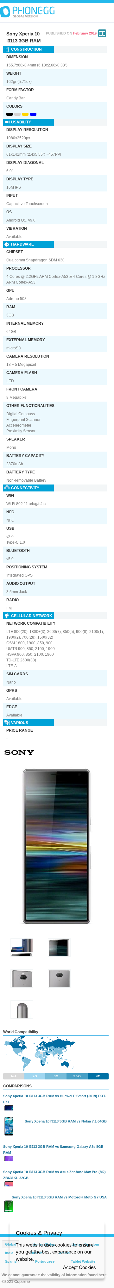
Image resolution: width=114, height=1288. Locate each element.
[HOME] (27, 12)
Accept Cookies (79, 1267)
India (9, 1253)
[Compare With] (102, 33)
